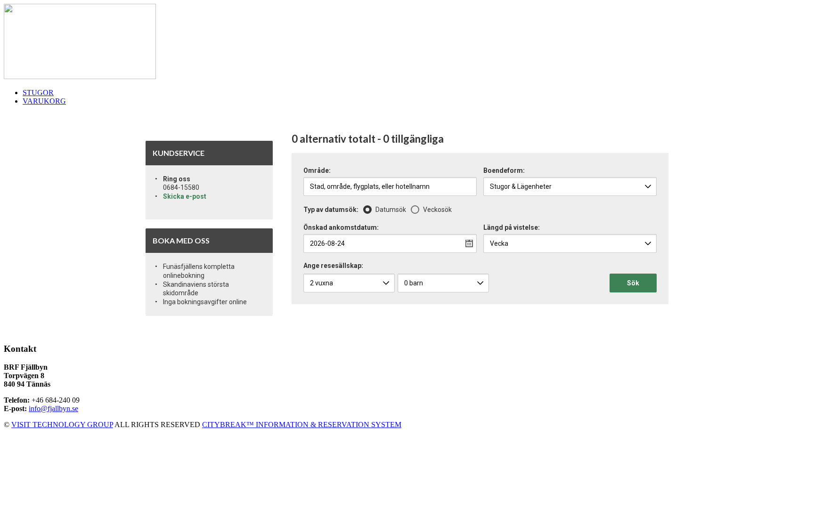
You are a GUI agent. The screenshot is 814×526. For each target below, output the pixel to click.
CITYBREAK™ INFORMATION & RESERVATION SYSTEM (301, 425)
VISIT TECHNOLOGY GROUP (62, 425)
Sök (633, 283)
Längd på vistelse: (511, 227)
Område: (317, 170)
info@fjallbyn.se (53, 409)
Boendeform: (504, 170)
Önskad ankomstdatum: (341, 227)
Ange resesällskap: (333, 265)
